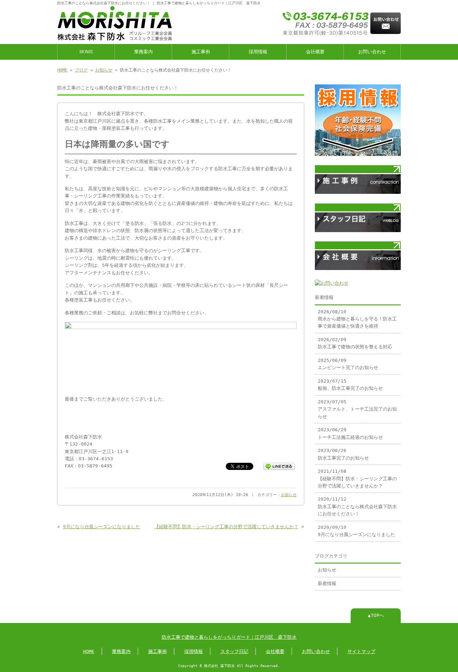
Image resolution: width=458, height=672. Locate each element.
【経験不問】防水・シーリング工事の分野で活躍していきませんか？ (226, 526)
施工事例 (200, 51)
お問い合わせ (372, 51)
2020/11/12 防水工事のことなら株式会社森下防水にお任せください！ (357, 506)
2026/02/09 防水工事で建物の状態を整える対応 (355, 343)
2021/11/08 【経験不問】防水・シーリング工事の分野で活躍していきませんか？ (357, 479)
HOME (86, 51)
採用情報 (258, 51)
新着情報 (327, 583)
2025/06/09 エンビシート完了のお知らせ (348, 364)
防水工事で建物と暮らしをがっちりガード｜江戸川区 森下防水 (229, 637)
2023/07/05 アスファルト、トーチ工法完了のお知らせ (357, 409)
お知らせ (103, 70)
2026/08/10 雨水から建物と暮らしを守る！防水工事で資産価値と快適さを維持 (357, 319)
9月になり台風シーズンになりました (101, 526)
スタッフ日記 (234, 651)
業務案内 (143, 51)
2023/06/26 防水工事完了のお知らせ (343, 454)
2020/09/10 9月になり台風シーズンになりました (356, 531)
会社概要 (315, 51)
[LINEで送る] (279, 466)
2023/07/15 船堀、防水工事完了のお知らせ (350, 384)
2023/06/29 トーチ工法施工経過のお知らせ (350, 433)
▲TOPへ (376, 615)
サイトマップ (361, 651)
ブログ (81, 70)
